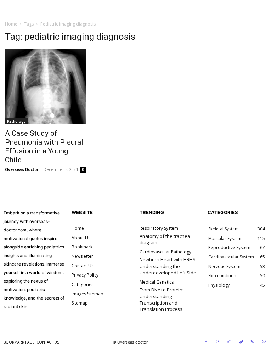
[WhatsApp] (264, 342)
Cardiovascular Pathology (165, 252)
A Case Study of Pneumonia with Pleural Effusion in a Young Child (44, 146)
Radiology (16, 121)
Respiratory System (159, 228)
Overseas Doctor (22, 169)
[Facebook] (206, 342)
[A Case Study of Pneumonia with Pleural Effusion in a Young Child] (45, 87)
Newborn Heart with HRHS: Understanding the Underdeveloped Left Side (168, 265)
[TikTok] (229, 342)
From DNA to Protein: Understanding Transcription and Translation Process (161, 299)
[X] (252, 342)
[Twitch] (241, 342)
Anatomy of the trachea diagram (165, 239)
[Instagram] (218, 342)
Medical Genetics (157, 282)
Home (11, 24)
